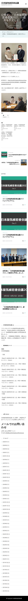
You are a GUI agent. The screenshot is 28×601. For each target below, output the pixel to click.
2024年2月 (5, 495)
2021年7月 (5, 576)
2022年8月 (5, 537)
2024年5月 (5, 488)
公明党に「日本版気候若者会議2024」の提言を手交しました (7, 126)
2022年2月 (5, 555)
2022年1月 (5, 559)
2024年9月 (5, 481)
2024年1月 (5, 498)
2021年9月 (5, 569)
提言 (17, 12)
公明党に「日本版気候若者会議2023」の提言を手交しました (19, 126)
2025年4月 (5, 463)
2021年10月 (5, 566)
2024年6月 (5, 484)
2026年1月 (5, 452)
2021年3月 (5, 591)
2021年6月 (5, 580)
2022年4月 (5, 548)
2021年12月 (5, 562)
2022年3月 (5, 552)
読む (23, 204)
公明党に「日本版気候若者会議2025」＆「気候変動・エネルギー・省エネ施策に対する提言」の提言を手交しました (7, 134)
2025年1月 (5, 466)
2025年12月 (5, 456)
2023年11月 (5, 505)
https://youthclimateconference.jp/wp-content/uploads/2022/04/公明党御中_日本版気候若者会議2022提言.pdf (14, 82)
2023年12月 (5, 502)
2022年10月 (5, 534)
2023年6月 (5, 523)
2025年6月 (5, 459)
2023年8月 (5, 516)
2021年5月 (5, 584)
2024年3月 (5, 491)
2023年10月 (5, 509)
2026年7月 (5, 441)
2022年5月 (5, 544)
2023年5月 (5, 527)
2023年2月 (5, 530)
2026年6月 (5, 445)
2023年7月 (5, 520)
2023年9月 (5, 513)
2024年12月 (5, 470)
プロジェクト (12, 12)
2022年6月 (5, 541)
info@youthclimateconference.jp (14, 433)
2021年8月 (5, 573)
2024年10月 (5, 477)
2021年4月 (5, 587)
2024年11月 (5, 473)
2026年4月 (5, 449)
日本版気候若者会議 (10, 3)
